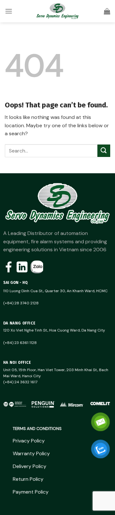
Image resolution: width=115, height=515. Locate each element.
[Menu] (8, 11)
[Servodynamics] (57, 11)
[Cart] (107, 11)
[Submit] (103, 150)
